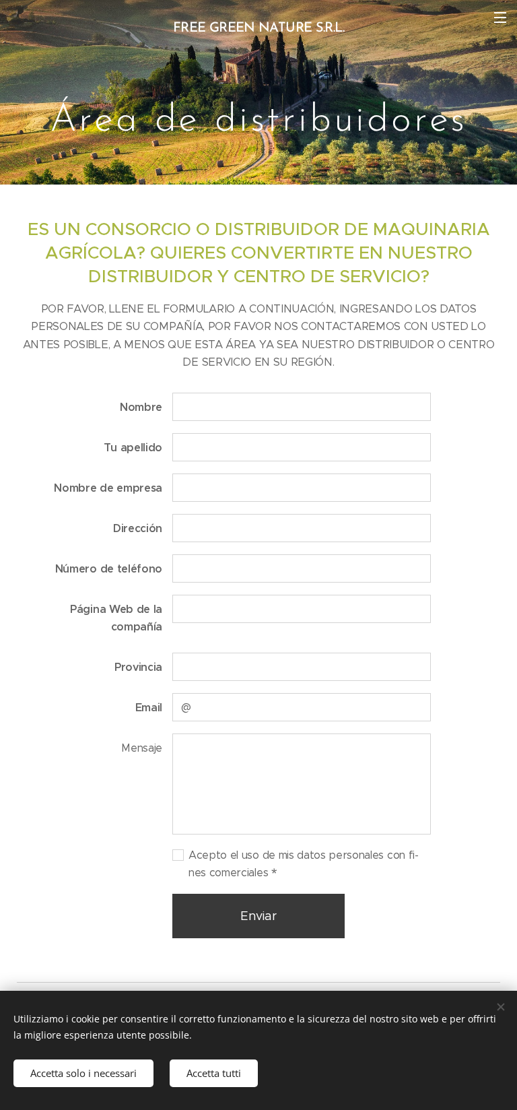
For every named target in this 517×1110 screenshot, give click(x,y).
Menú (500, 16)
